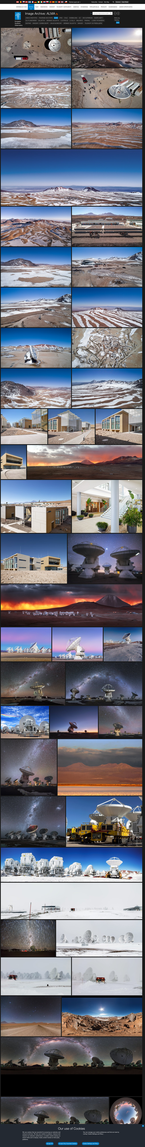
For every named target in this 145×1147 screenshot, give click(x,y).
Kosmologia (73, 18)
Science (118, 2)
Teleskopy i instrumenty (64, 7)
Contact (100, 2)
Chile (66, 18)
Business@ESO (113, 7)
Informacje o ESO (21, 7)
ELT (80, 18)
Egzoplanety (98, 18)
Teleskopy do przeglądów (93, 23)
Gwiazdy (80, 23)
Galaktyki (41, 20)
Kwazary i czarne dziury (41, 23)
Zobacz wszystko (31, 18)
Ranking (117, 20)
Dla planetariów (31, 20)
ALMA (56, 18)
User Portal (125, 2)
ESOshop (52, 7)
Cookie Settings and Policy (90, 1143)
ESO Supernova (88, 18)
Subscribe (94, 2)
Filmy (36, 7)
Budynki (28, 23)
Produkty (104, 7)
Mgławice (79, 20)
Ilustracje (64, 20)
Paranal (87, 20)
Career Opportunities (125, 7)
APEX (60, 18)
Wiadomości (44, 7)
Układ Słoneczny (56, 23)
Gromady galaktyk (53, 20)
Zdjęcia (31, 7)
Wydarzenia (84, 7)
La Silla (72, 20)
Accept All (50, 1143)
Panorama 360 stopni (46, 18)
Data (118, 22)
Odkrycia (76, 7)
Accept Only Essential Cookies (68, 1143)
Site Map (106, 2)
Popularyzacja (94, 7)
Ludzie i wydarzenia (98, 20)
